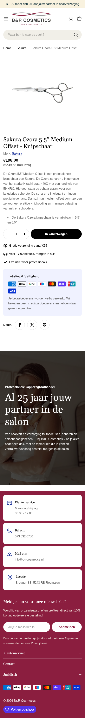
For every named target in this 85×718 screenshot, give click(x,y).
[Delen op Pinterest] (45, 325)
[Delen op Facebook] (20, 325)
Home (7, 48)
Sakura (21, 48)
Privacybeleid (39, 643)
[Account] (70, 18)
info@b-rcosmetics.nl (29, 559)
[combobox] (42, 35)
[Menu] (5, 18)
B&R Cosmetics (25, 700)
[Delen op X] (32, 325)
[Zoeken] (75, 34)
